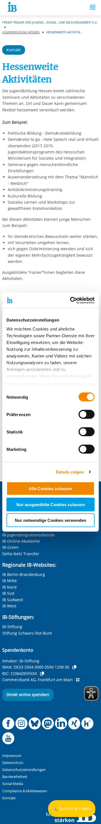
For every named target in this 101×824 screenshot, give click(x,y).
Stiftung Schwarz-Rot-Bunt (27, 633)
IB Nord (9, 587)
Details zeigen (70, 471)
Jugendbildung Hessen (21, 32)
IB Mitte (9, 580)
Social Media (12, 783)
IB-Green (10, 547)
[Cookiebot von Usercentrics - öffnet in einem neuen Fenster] (71, 300)
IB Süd (8, 593)
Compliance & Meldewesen (24, 791)
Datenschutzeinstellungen (24, 769)
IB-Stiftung (12, 626)
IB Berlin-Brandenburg (23, 574)
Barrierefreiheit (14, 776)
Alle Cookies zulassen (50, 488)
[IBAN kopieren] (74, 667)
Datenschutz (12, 762)
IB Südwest (12, 599)
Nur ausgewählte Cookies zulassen (50, 504)
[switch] (87, 414)
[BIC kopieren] (42, 674)
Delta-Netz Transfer (20, 553)
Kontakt (13, 49)
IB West (9, 606)
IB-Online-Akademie (21, 541)
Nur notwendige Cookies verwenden (50, 520)
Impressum (11, 755)
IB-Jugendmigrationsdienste (28, 535)
